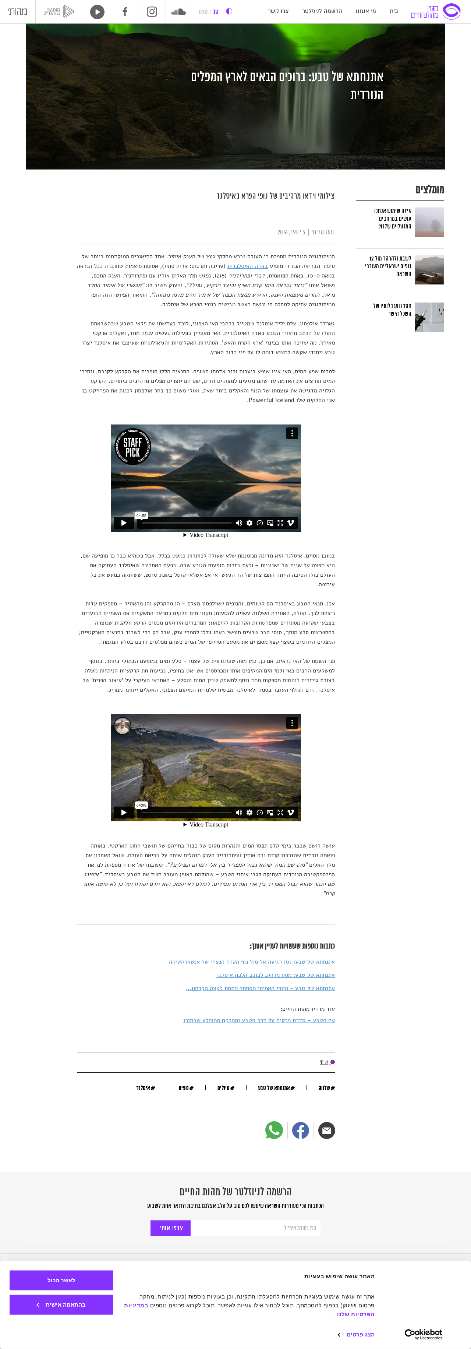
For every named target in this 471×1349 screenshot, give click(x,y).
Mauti (17, 13)
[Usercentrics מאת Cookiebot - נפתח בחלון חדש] (424, 1334)
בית (394, 11)
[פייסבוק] (300, 1130)
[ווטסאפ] (274, 1130)
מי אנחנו (366, 11)
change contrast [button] (229, 11)
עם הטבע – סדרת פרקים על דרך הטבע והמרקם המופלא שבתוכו (259, 1020)
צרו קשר (278, 11)
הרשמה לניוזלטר (322, 11)
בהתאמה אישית (66, 1304)
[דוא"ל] (326, 1130)
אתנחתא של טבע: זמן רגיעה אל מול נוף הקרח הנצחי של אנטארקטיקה (252, 962)
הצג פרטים (361, 1334)
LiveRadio (95, 12)
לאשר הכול (61, 1280)
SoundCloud (178, 12)
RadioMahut (60, 11)
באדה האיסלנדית (247, 266)
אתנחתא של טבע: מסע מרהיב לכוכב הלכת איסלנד (275, 975)
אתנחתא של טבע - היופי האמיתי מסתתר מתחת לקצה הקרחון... (260, 988)
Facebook (125, 11)
